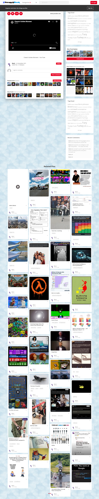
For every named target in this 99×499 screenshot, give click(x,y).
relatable (70, 31)
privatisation (71, 29)
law (86, 25)
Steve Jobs (60, 415)
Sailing (86, 32)
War (32, 390)
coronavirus (81, 21)
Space (72, 35)
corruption (72, 23)
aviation (73, 16)
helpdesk (75, 207)
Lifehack (75, 423)
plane (76, 27)
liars (88, 25)
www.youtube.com (55, 13)
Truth (75, 38)
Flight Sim (12, 232)
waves (89, 37)
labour (74, 25)
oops (77, 371)
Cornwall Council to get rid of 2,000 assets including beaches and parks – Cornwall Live (79, 150)
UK (85, 37)
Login (94, 2)
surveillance (17, 481)
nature (69, 27)
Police (80, 27)
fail (74, 371)
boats (76, 16)
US (87, 38)
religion (75, 31)
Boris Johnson (83, 16)
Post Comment (56, 74)
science (39, 327)
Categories (26, 2)
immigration (83, 23)
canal (11, 208)
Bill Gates (54, 415)
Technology (14, 213)
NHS (72, 27)
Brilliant (75, 18)
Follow (58, 63)
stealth (41, 388)
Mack (13, 211)
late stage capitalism (80, 25)
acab (69, 16)
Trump (70, 38)
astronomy (33, 327)
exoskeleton (13, 444)
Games (17, 80)
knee (18, 444)
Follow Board (57, 80)
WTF (69, 40)
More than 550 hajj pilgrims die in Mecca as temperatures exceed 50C (79, 141)
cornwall (73, 21)
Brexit (70, 18)
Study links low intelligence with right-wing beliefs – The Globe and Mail (78, 145)
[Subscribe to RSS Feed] (36, 2)
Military (32, 388)
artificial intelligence (35, 268)
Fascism (78, 23)
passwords (76, 239)
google (11, 481)
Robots (53, 233)
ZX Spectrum (62, 322)
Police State (84, 27)
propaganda (79, 29)
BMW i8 (32, 200)
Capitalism (80, 18)
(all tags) (80, 42)
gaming (75, 396)
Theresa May (79, 34)
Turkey (80, 37)
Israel (87, 23)
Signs (69, 35)
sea (89, 31)
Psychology (85, 29)
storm (75, 34)
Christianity (85, 18)
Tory (84, 34)
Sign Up (90, 8)
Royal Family (81, 31)
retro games (55, 187)
